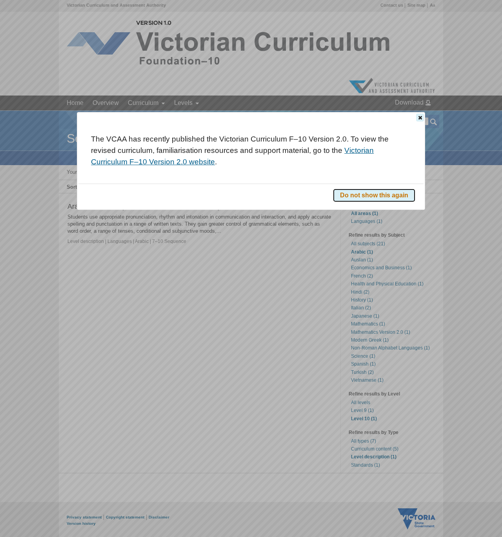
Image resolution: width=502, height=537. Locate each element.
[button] (420, 117)
